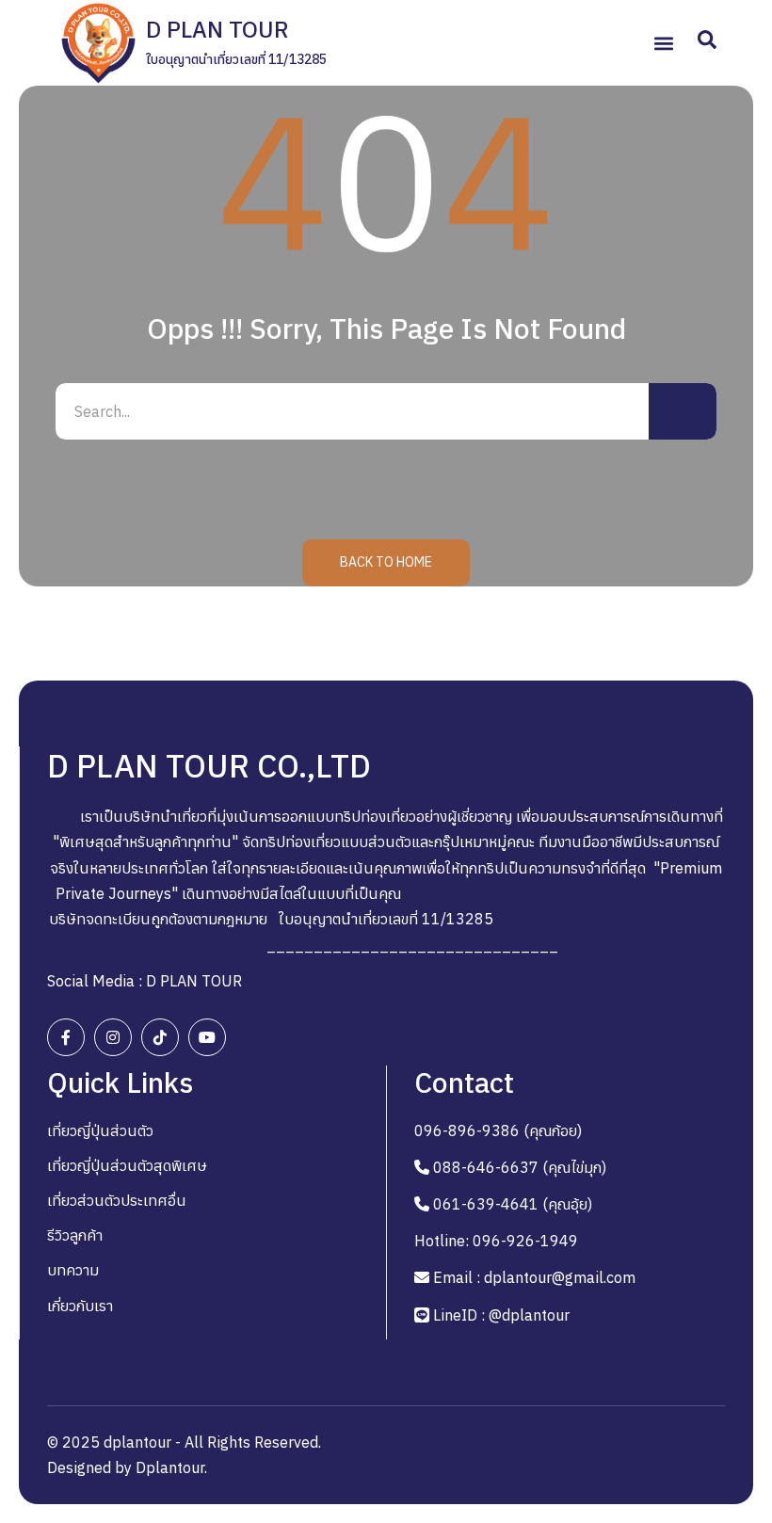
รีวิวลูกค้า (75, 1235)
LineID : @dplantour (501, 1315)
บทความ (73, 1269)
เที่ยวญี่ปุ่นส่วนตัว (100, 1130)
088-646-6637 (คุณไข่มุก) (519, 1167)
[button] (663, 42)
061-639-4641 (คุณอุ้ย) (512, 1203)
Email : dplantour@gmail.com (534, 1277)
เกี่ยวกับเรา (80, 1305)
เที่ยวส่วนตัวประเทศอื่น (116, 1200)
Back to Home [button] (386, 561)
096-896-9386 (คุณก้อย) (498, 1130)
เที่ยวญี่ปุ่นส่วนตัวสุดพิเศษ (127, 1165)
